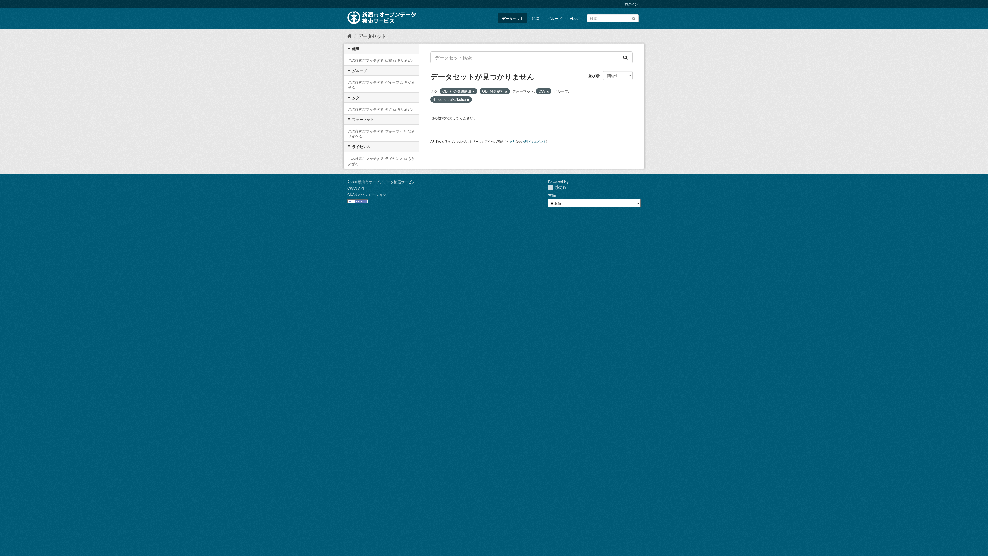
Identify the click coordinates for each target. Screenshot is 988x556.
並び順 (593, 75)
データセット (513, 18)
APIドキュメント (534, 141)
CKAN (557, 187)
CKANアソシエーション (366, 194)
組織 (535, 18)
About (574, 18)
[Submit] (634, 18)
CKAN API (355, 188)
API (512, 141)
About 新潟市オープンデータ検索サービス (381, 181)
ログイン (631, 4)
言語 (551, 195)
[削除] (473, 91)
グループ (554, 18)
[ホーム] (349, 35)
